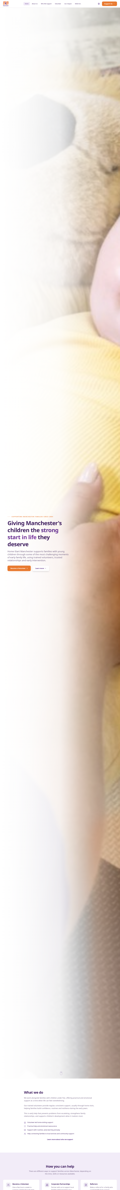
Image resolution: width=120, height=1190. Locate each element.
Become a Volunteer (18, 568)
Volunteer (58, 4)
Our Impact (68, 4)
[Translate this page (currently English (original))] (98, 3)
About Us (35, 4)
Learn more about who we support (60, 1139)
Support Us (108, 4)
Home (26, 4)
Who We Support (46, 4)
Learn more (39, 568)
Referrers (78, 4)
